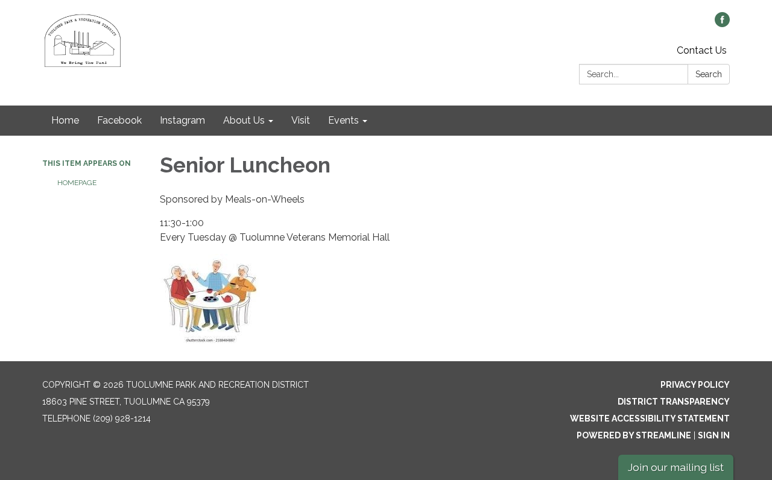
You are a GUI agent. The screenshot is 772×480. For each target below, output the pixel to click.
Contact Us (702, 50)
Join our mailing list (676, 467)
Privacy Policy (695, 385)
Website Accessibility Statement (650, 418)
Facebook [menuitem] (119, 120)
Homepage (76, 182)
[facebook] (722, 24)
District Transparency (674, 401)
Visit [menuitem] (300, 120)
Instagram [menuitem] (182, 120)
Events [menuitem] (343, 120)
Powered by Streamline (634, 435)
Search (708, 74)
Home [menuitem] (65, 120)
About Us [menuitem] (244, 120)
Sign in (714, 435)
